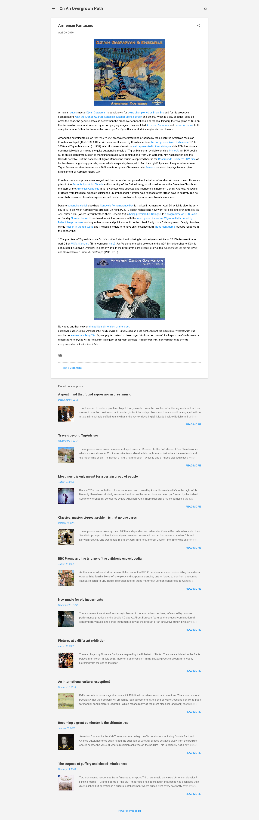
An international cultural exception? (84, 681)
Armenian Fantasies (157, 125)
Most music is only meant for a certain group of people (98, 476)
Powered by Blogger (129, 810)
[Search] (206, 9)
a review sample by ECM (83, 335)
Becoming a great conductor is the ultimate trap (93, 723)
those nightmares (165, 226)
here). (112, 243)
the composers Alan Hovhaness (169, 142)
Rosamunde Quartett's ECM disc (177, 159)
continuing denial (77, 205)
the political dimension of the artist (109, 326)
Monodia (174, 150)
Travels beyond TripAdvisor (78, 435)
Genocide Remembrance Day (117, 205)
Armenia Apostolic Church (87, 184)
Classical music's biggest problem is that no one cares (97, 517)
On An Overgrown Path (81, 8)
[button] (199, 25)
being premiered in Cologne (145, 214)
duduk (73, 112)
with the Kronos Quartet (89, 116)
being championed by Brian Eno (146, 112)
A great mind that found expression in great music (94, 394)
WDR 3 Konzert (80, 243)
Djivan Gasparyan (96, 112)
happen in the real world (79, 226)
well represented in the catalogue (152, 146)
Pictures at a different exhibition (81, 640)
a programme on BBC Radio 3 (182, 214)
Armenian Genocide (87, 188)
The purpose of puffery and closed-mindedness (92, 764)
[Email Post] (60, 356)
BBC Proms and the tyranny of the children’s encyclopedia (100, 558)
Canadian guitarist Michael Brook (123, 116)
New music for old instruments (80, 599)
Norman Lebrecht (81, 218)
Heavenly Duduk (184, 125)
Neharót (150, 167)
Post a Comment (72, 367)
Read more (193, 424)
